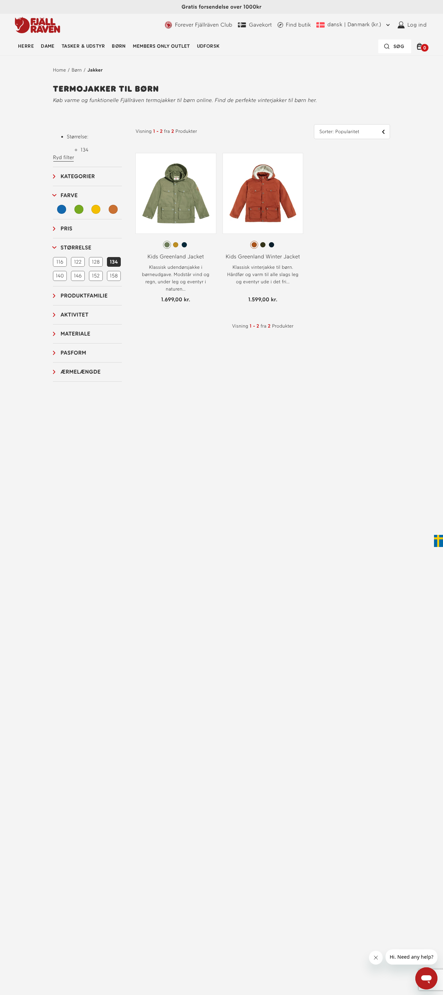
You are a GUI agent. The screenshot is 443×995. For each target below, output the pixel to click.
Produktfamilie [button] (84, 295)
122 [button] (78, 262)
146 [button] (78, 276)
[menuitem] (26, 46)
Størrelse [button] (76, 247)
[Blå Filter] (61, 209)
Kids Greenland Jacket (175, 256)
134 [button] (114, 262)
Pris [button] (66, 228)
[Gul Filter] (96, 209)
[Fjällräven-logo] (37, 25)
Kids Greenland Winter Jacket (263, 256)
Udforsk (208, 46)
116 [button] (59, 262)
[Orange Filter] (113, 209)
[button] (420, 46)
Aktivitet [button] (75, 314)
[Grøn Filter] (79, 209)
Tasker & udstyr (83, 46)
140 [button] (60, 276)
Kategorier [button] (78, 176)
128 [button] (96, 262)
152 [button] (96, 276)
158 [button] (114, 276)
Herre (26, 46)
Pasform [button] (73, 352)
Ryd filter (63, 157)
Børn (119, 46)
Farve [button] (69, 195)
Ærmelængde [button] (81, 371)
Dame (48, 46)
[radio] (167, 245)
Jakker (95, 70)
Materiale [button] (75, 333)
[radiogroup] (175, 245)
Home (59, 70)
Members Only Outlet (161, 46)
